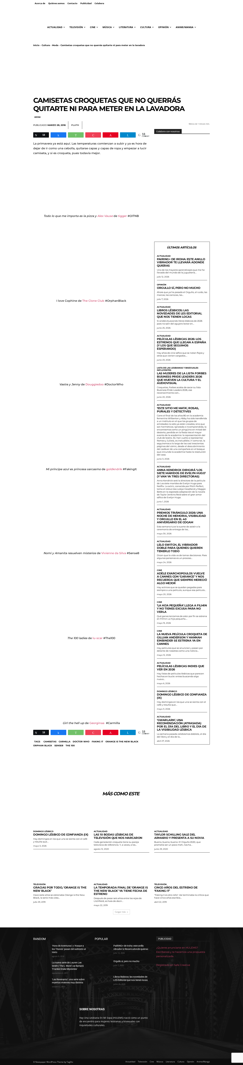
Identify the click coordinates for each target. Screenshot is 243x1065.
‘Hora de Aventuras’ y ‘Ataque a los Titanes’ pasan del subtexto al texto (69, 948)
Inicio (36, 45)
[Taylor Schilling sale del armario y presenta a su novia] (182, 814)
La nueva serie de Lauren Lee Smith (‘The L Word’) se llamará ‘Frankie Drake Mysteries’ (68, 965)
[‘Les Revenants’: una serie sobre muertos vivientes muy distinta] (41, 983)
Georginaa (96, 723)
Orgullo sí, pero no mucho (178, 288)
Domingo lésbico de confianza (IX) (181, 696)
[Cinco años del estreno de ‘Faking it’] (182, 867)
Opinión (161, 285)
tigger (123, 216)
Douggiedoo (94, 384)
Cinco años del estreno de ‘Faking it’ (176, 889)
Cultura (46, 45)
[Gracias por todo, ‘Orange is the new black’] (61, 867)
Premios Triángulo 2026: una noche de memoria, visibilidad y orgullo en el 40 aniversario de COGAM (181, 517)
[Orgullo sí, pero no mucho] (103, 965)
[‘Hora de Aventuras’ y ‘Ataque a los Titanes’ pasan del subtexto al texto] (41, 949)
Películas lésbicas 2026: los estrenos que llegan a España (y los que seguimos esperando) (181, 343)
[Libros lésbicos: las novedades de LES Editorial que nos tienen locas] (103, 980)
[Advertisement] (121, 71)
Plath (75, 125)
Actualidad (164, 256)
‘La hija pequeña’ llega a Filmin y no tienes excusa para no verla (182, 608)
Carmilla (64, 741)
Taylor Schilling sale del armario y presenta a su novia (179, 836)
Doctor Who (81, 741)
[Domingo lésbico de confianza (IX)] (61, 814)
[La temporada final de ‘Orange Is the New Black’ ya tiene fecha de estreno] (121, 867)
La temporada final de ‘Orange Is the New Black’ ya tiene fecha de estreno (121, 891)
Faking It (97, 741)
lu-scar (97, 638)
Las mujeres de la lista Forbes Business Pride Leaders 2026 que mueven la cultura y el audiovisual (181, 378)
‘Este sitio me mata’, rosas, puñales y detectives (178, 409)
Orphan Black (42, 745)
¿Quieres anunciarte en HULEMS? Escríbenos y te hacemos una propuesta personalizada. (180, 952)
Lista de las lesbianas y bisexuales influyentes (177, 369)
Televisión (39, 884)
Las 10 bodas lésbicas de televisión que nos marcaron (118, 836)
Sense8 (58, 745)
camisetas (49, 741)
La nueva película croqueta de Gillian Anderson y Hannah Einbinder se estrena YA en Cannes (182, 638)
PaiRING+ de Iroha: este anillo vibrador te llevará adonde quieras (181, 262)
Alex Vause (105, 216)
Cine (159, 570)
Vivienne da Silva (113, 553)
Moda (55, 45)
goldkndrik (114, 469)
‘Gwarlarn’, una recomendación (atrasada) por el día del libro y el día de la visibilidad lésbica (181, 724)
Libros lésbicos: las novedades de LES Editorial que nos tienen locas (179, 313)
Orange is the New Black (121, 741)
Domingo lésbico (167, 691)
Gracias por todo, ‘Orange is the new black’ (59, 889)
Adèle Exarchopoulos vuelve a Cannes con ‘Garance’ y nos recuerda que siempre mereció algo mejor (182, 578)
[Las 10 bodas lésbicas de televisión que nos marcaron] (121, 814)
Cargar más (120, 911)
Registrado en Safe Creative (173, 965)
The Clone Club (93, 300)
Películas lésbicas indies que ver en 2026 (180, 667)
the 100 (70, 745)
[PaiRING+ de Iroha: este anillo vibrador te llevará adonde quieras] (103, 949)
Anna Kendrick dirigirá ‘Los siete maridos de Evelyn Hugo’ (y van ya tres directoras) (181, 473)
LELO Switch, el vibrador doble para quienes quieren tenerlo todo (179, 548)
